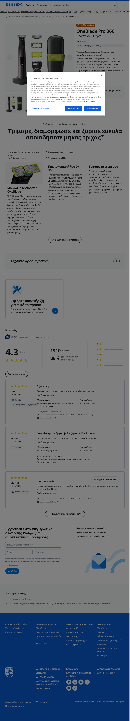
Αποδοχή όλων (92, 108)
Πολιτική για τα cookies (87, 101)
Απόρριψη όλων (73, 108)
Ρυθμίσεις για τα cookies (41, 108)
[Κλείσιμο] (101, 75)
